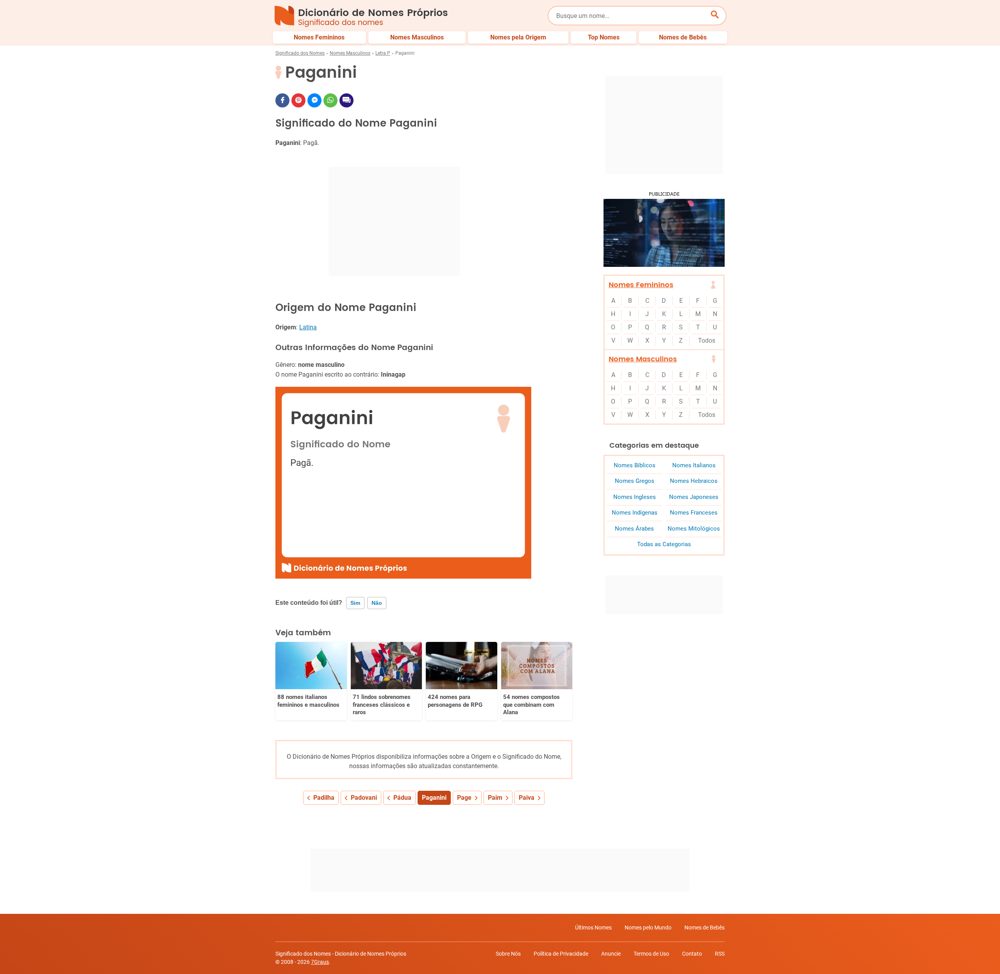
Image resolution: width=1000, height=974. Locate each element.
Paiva (526, 797)
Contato (692, 954)
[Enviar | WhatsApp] (330, 100)
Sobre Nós (508, 954)
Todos (706, 340)
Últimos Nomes (593, 927)
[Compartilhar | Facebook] (282, 100)
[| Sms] (346, 100)
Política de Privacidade (561, 954)
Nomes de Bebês (704, 927)
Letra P (382, 53)
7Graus (320, 962)
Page (464, 797)
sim (355, 603)
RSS (720, 954)
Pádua (402, 797)
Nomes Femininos (641, 285)
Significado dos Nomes (300, 53)
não (376, 603)
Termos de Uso (651, 954)
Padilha (323, 797)
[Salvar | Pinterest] (298, 100)
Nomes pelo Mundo (648, 927)
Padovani (364, 797)
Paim (495, 797)
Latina (308, 327)
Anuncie (611, 954)
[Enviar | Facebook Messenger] (314, 100)
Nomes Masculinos (350, 53)
